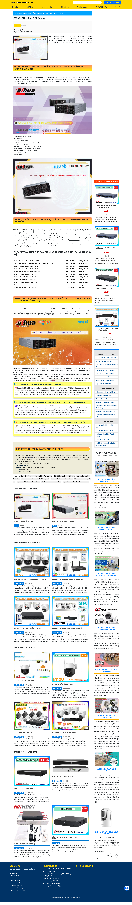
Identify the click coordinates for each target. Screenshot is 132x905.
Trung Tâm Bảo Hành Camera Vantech (106, 480)
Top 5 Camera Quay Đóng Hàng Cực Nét (107, 365)
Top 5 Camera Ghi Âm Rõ (103, 384)
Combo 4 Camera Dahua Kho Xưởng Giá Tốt (67, 628)
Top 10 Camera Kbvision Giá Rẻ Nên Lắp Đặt (35, 479)
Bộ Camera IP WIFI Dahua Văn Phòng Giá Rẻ (28, 628)
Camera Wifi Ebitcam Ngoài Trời (105, 411)
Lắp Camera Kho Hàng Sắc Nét (24, 732)
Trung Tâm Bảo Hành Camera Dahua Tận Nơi (106, 628)
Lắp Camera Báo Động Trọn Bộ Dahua (105, 435)
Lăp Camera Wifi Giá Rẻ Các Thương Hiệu (107, 717)
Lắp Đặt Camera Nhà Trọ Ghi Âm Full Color (76, 482)
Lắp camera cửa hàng (16, 885)
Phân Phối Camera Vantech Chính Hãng (106, 671)
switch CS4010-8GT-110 (104, 289)
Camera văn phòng (15, 880)
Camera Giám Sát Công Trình (106, 770)
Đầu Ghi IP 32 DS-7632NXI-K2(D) (62, 777)
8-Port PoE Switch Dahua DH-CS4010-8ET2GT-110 (106, 206)
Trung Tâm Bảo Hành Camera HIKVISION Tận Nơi (106, 574)
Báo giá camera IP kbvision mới (105, 380)
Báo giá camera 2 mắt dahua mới (106, 358)
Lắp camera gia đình (15, 883)
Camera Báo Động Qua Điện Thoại (61, 479)
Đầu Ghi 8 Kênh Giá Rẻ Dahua (54, 13)
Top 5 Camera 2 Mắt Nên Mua (105, 373)
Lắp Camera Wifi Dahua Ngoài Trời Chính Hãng (106, 407)
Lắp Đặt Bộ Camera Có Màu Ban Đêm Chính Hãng (105, 444)
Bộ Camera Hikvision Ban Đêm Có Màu (106, 426)
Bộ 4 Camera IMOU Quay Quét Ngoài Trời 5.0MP (30, 579)
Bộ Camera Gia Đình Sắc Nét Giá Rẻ (64, 732)
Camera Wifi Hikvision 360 (104, 395)
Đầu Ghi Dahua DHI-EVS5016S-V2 (63, 521)
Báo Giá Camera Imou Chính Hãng (64, 476)
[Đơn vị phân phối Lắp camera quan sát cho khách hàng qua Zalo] (126, 888)
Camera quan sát (14, 875)
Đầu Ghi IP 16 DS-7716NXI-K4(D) (24, 788)
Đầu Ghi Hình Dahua (38, 13)
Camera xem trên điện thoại (17, 890)
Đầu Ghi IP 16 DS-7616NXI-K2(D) (24, 844)
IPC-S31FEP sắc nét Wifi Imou (24, 680)
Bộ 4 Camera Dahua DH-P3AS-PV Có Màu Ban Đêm (107, 329)
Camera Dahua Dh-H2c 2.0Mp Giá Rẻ (106, 833)
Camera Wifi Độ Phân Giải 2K (104, 399)
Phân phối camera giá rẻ (22, 2)
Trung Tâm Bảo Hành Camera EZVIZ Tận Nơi (106, 529)
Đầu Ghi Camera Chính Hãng (22, 13)
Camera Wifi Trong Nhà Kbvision (105, 402)
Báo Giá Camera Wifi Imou (104, 361)
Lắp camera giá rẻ (15, 878)
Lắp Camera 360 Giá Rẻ (103, 439)
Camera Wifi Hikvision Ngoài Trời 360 (105, 416)
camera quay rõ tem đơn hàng (105, 370)
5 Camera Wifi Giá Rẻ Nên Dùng (105, 392)
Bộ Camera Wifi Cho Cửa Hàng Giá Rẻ (28, 482)
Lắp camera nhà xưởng (16, 888)
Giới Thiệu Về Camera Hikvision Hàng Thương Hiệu (36, 476)
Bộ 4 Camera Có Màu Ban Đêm (51, 482)
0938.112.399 (113, 2)
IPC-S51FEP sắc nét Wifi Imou (62, 684)
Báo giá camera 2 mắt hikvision (105, 377)
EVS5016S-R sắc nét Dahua (29, 18)
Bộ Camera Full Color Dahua (104, 430)
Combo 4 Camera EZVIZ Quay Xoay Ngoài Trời (67, 579)
